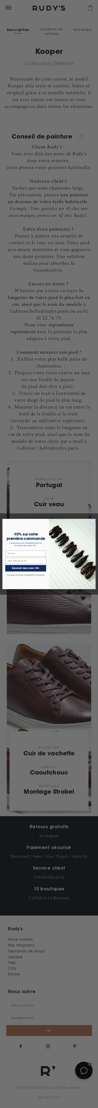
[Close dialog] (92, 522)
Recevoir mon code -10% (25, 568)
